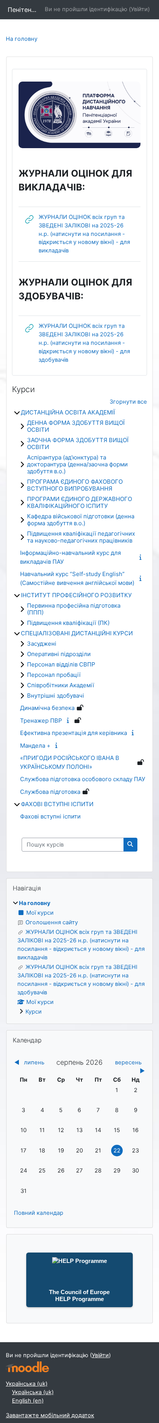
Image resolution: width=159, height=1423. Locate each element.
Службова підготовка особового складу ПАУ (82, 779)
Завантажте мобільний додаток (50, 1415)
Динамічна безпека (47, 708)
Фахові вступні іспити (50, 816)
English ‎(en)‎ (28, 1400)
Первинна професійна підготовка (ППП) (73, 609)
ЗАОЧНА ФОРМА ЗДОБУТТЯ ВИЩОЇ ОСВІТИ (78, 443)
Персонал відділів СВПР (61, 664)
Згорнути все (128, 401)
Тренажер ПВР (41, 720)
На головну (21, 38)
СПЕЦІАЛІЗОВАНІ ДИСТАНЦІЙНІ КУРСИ (77, 633)
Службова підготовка (50, 791)
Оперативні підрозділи (59, 654)
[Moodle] (27, 1367)
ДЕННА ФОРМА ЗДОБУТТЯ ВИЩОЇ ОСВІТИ (76, 426)
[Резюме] (142, 557)
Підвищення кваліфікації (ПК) (68, 622)
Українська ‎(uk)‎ (26, 1383)
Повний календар (38, 1212)
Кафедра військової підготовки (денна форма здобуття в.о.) (80, 520)
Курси (33, 1011)
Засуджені (41, 643)
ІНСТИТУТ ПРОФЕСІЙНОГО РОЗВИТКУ (76, 595)
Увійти (139, 9)
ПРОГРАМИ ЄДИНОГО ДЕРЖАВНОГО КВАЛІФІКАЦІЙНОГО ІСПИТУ (79, 502)
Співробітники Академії (60, 685)
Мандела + (35, 745)
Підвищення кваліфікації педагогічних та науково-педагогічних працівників (81, 537)
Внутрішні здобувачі (55, 695)
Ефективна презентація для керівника (73, 733)
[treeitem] (79, 957)
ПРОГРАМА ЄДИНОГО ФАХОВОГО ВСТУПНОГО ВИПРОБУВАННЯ (75, 485)
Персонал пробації (54, 674)
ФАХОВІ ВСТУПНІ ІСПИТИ (57, 804)
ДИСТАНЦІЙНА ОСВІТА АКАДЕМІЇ (68, 412)
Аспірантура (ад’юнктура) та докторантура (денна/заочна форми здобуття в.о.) (77, 464)
